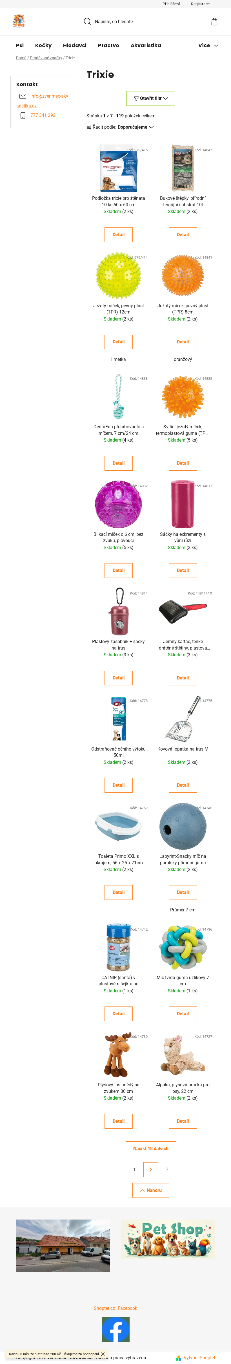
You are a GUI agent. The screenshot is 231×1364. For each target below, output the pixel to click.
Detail (119, 234)
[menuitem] (19, 45)
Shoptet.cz (104, 1308)
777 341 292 (42, 115)
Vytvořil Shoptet (199, 1357)
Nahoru (154, 1190)
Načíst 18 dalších (150, 1148)
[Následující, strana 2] (150, 1169)
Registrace (200, 4)
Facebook (127, 1308)
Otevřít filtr (151, 98)
